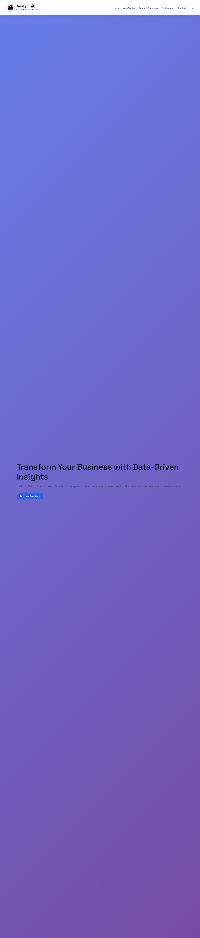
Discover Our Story (30, 496)
